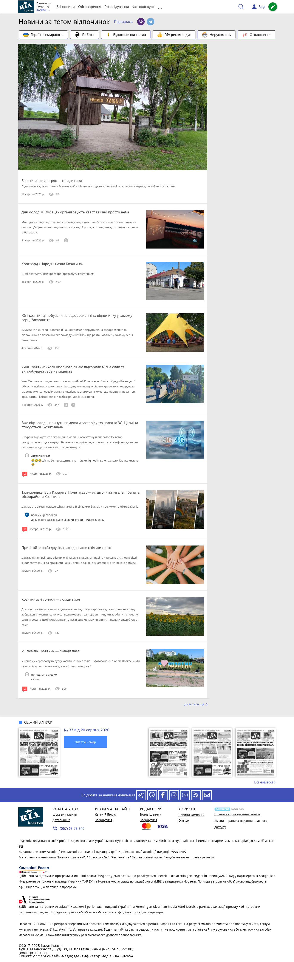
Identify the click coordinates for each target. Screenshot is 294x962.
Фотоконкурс (143, 6)
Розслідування (117, 6)
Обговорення (89, 6)
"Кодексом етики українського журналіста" (102, 841)
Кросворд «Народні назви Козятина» (53, 263)
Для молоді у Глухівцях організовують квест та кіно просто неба (75, 212)
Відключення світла (129, 34)
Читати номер (85, 742)
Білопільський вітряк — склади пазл (52, 180)
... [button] (160, 6)
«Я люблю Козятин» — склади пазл (51, 651)
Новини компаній (191, 815)
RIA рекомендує (178, 34)
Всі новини (65, 6)
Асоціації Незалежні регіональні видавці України (84, 852)
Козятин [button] (42, 10)
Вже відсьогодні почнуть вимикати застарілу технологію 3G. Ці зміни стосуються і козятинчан (80, 424)
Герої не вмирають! (47, 34)
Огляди (183, 820)
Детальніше (61, 820)
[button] (123, 22)
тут (21, 846)
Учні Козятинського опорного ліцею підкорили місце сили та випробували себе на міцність (73, 369)
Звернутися (103, 820)
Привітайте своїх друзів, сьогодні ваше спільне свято (66, 547)
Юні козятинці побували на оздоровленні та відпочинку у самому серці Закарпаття (77, 317)
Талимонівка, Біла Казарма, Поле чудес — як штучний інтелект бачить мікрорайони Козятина (81, 494)
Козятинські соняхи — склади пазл (51, 599)
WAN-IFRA (178, 852)
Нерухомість (220, 34)
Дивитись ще (196, 704)
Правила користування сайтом (237, 814)
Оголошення (260, 34)
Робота (88, 34)
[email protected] (33, 953)
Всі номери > (265, 782)
